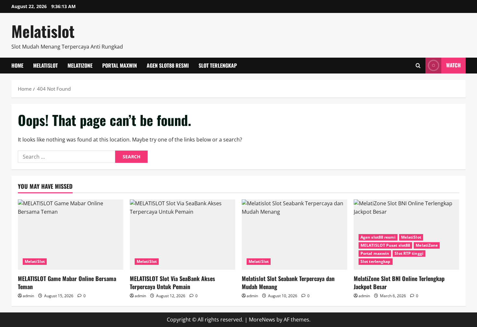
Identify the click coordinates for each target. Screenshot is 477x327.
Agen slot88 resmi (168, 65)
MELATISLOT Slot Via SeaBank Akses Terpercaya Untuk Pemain (172, 282)
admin (28, 296)
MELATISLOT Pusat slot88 (385, 245)
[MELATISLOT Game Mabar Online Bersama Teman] (70, 234)
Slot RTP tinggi (409, 253)
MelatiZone (79, 65)
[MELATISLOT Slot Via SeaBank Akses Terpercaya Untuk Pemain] (182, 234)
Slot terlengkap (218, 65)
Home (17, 65)
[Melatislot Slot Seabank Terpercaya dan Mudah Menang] (294, 234)
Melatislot (43, 30)
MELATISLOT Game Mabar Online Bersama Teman (67, 282)
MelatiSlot (45, 65)
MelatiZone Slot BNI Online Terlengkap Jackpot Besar (399, 282)
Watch (453, 65)
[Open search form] (418, 65)
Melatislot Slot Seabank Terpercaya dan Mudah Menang (288, 282)
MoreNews (262, 319)
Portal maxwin (119, 65)
